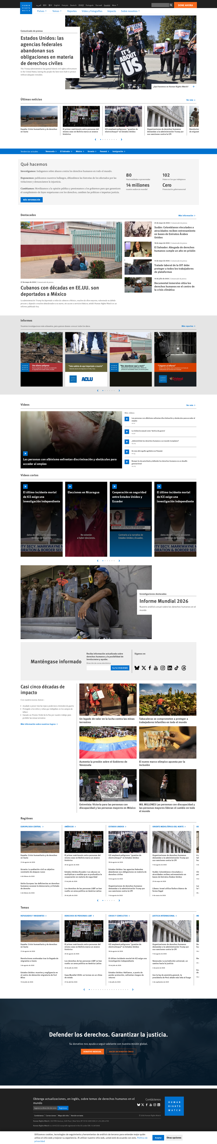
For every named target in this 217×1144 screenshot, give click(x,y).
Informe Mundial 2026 (164, 600)
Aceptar (158, 1137)
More (115, 5)
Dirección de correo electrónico (99, 663)
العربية (38, 5)
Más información (31, 199)
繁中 (50, 5)
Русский (99, 5)
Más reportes (187, 326)
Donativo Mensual (92, 1051)
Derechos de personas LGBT (78, 915)
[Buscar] (171, 5)
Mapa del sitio (63, 1115)
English (57, 5)
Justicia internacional (163, 915)
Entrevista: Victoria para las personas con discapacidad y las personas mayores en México (107, 806)
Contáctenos (39, 1115)
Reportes (72, 11)
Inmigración (118, 151)
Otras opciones (174, 1137)
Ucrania (91, 151)
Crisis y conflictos (118, 915)
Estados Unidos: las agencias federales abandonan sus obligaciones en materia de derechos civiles (47, 50)
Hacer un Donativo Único (121, 1051)
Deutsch (73, 5)
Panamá (103, 151)
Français (65, 5)
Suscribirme (120, 668)
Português (90, 5)
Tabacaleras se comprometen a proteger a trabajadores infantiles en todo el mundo (163, 720)
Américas (69, 826)
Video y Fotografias (92, 11)
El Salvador (65, 151)
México (79, 151)
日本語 (81, 5)
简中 (45, 5)
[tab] (100, 139)
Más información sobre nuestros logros (38, 723)
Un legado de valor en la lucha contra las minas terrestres (106, 720)
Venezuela (50, 151)
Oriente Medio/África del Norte (168, 826)
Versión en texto (77, 1115)
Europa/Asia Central (31, 826)
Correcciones (51, 1115)
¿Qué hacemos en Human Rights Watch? (170, 86)
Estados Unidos (116, 826)
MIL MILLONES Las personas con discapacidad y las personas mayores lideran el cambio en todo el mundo (167, 807)
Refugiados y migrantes (32, 915)
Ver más (189, 99)
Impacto (111, 11)
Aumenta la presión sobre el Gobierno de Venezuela (103, 763)
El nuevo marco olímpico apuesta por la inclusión (162, 763)
